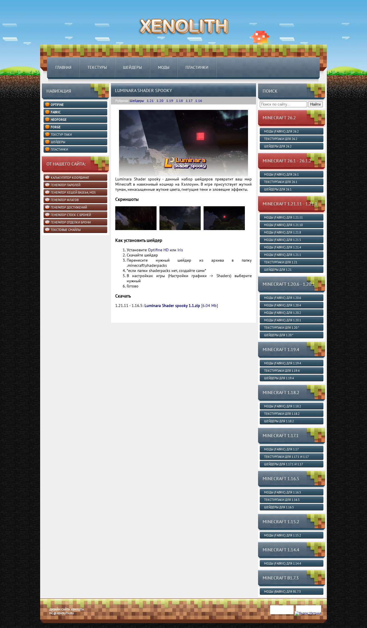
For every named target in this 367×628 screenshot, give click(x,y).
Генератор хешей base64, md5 (73, 192)
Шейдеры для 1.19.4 (279, 378)
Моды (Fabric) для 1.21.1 (282, 255)
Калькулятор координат (70, 178)
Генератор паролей (65, 185)
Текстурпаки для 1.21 (280, 262)
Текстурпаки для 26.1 (280, 182)
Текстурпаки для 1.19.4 (282, 371)
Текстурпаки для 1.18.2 (282, 414)
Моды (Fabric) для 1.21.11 (283, 217)
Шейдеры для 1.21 (278, 270)
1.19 (169, 100)
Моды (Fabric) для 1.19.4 (282, 363)
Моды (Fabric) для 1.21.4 (282, 247)
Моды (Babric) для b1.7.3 (282, 592)
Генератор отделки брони (71, 222)
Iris (180, 249)
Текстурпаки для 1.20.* (281, 328)
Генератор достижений (69, 207)
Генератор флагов (65, 200)
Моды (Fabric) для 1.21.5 (282, 240)
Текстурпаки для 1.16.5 (282, 500)
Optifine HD (158, 249)
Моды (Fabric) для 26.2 (281, 131)
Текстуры (97, 67)
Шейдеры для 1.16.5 (279, 507)
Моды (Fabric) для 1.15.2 (282, 535)
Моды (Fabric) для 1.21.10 (283, 225)
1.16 (198, 100)
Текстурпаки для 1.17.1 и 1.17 (286, 457)
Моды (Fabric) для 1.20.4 (282, 305)
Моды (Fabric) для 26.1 (281, 174)
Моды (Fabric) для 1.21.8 (282, 232)
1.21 (150, 100)
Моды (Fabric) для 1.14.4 (282, 563)
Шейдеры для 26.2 (278, 146)
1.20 (160, 100)
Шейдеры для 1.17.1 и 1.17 (283, 464)
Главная (63, 67)
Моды (163, 67)
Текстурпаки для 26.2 (280, 139)
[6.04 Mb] (181, 305)
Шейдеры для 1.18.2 (279, 421)
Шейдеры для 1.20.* (278, 335)
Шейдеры (132, 67)
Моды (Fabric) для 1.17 (281, 449)
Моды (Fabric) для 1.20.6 (282, 298)
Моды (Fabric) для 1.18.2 (282, 406)
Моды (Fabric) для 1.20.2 (282, 313)
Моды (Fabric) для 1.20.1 (282, 320)
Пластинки (197, 67)
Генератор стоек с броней (71, 215)
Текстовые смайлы (66, 230)
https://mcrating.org (89, 626)
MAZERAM (68, 626)
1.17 (189, 100)
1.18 (179, 100)
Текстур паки (61, 135)
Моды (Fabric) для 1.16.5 (282, 492)
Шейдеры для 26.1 (278, 189)
